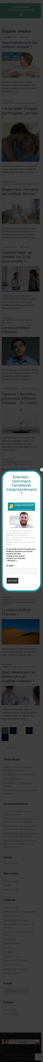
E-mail (11, 566)
